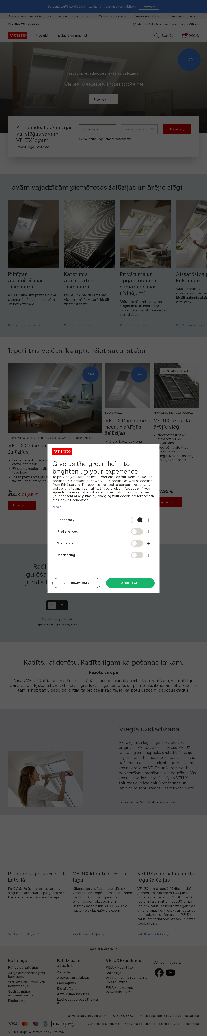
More (57, 507)
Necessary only (76, 583)
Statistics (65, 543)
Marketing (66, 555)
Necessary (66, 520)
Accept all (130, 583)
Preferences (67, 531)
